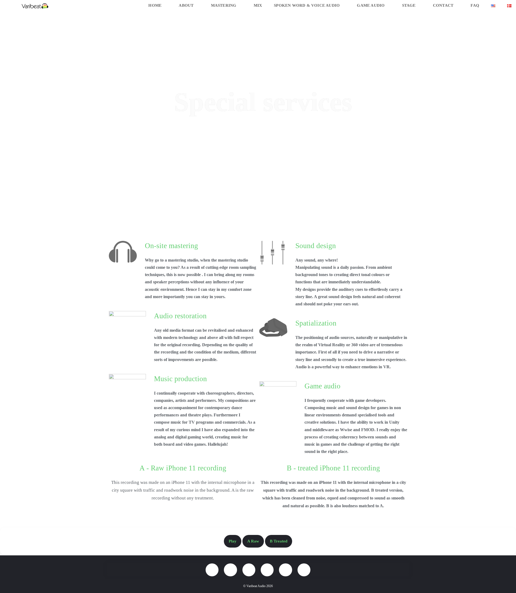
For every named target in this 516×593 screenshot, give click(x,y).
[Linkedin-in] (267, 569)
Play (232, 541)
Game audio (322, 386)
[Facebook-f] (212, 569)
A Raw (253, 541)
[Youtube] (285, 569)
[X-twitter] (248, 569)
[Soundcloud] (304, 569)
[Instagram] (230, 569)
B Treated (278, 541)
